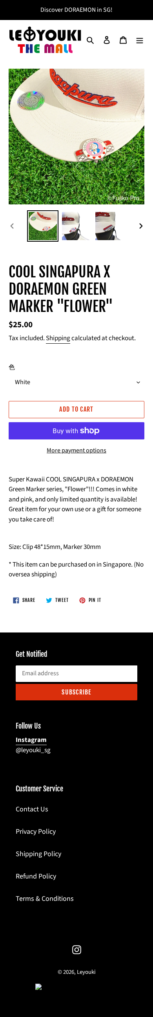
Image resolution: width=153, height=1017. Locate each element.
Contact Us (32, 809)
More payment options (76, 450)
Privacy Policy (36, 832)
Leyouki (86, 972)
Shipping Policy (38, 854)
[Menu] (139, 40)
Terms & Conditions (45, 899)
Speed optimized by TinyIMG (89, 987)
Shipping (58, 338)
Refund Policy (36, 876)
